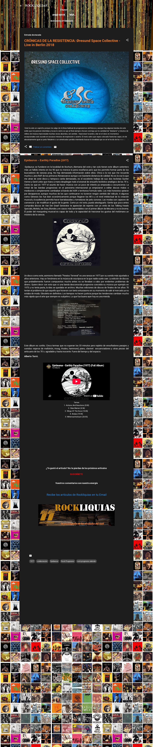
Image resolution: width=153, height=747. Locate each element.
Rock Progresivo (67, 561)
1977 (32, 561)
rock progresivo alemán (86, 561)
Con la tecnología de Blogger (78, 729)
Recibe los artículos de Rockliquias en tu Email (77, 494)
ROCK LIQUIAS (36, 6)
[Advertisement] (76, 643)
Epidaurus (54, 561)
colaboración (42, 561)
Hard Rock (58, 15)
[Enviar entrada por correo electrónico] (55, 148)
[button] (127, 40)
